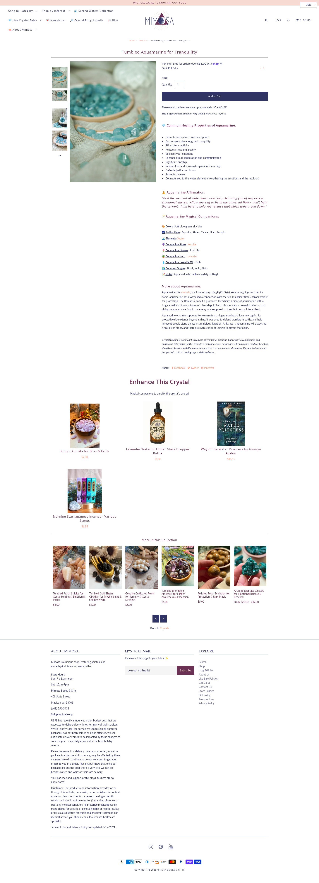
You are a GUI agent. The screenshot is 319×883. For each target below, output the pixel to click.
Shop (202, 666)
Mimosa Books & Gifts (171, 870)
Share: (165, 367)
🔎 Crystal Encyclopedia (87, 20)
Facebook (179, 367)
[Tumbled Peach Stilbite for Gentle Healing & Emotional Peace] (69, 567)
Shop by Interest (54, 11)
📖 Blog (113, 20)
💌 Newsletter (56, 20)
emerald (185, 292)
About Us (204, 674)
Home (132, 41)
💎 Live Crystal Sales (23, 20)
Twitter (194, 367)
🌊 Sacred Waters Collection (94, 11)
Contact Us (205, 686)
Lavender (192, 256)
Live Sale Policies (208, 678)
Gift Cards (204, 682)
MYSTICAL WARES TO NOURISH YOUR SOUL (159, 2)
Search (203, 661)
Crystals (143, 41)
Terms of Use (206, 699)
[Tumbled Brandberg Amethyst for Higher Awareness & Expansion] (178, 566)
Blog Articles (206, 670)
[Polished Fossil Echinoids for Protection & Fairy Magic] (214, 567)
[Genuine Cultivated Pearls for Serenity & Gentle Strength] (141, 567)
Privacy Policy (206, 703)
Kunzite (192, 244)
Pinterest (208, 367)
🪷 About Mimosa (21, 29)
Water (180, 238)
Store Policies (206, 690)
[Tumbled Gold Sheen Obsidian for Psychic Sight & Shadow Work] (105, 567)
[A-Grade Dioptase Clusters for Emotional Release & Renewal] (250, 566)
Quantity (167, 84)
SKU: (165, 77)
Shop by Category (21, 11)
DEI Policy (204, 695)
